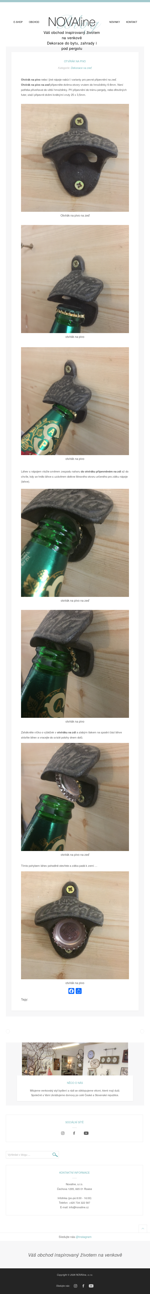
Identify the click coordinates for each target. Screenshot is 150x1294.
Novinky (114, 22)
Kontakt (131, 22)
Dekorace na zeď (81, 68)
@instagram (83, 1237)
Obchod (34, 22)
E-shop (18, 22)
